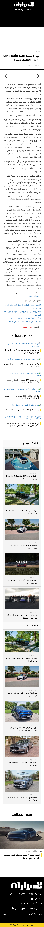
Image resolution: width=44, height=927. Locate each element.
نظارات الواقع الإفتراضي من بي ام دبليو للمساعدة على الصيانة (22, 397)
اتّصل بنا (10, 893)
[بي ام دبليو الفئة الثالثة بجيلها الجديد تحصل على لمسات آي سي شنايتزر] (22, 418)
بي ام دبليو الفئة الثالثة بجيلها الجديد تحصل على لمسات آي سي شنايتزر (22, 425)
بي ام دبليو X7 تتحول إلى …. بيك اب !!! (22, 410)
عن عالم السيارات (35, 893)
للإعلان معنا (21, 893)
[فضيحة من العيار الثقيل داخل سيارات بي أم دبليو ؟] (22, 359)
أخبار (40, 851)
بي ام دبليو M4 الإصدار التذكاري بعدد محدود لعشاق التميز (23, 381)
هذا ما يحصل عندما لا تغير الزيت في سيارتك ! (24, 321)
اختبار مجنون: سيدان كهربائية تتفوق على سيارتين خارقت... (22, 856)
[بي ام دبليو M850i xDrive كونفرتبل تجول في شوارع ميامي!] (22, 344)
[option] (31, 79)
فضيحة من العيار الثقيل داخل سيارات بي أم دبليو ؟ (21, 365)
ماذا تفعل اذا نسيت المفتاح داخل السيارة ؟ (25, 318)
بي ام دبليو (27, 327)
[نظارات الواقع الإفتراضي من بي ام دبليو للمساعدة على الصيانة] (22, 390)
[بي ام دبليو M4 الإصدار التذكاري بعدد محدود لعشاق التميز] (22, 374)
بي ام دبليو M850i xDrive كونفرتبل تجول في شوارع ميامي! (21, 351)
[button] (38, 835)
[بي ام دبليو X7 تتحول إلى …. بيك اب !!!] (22, 405)
